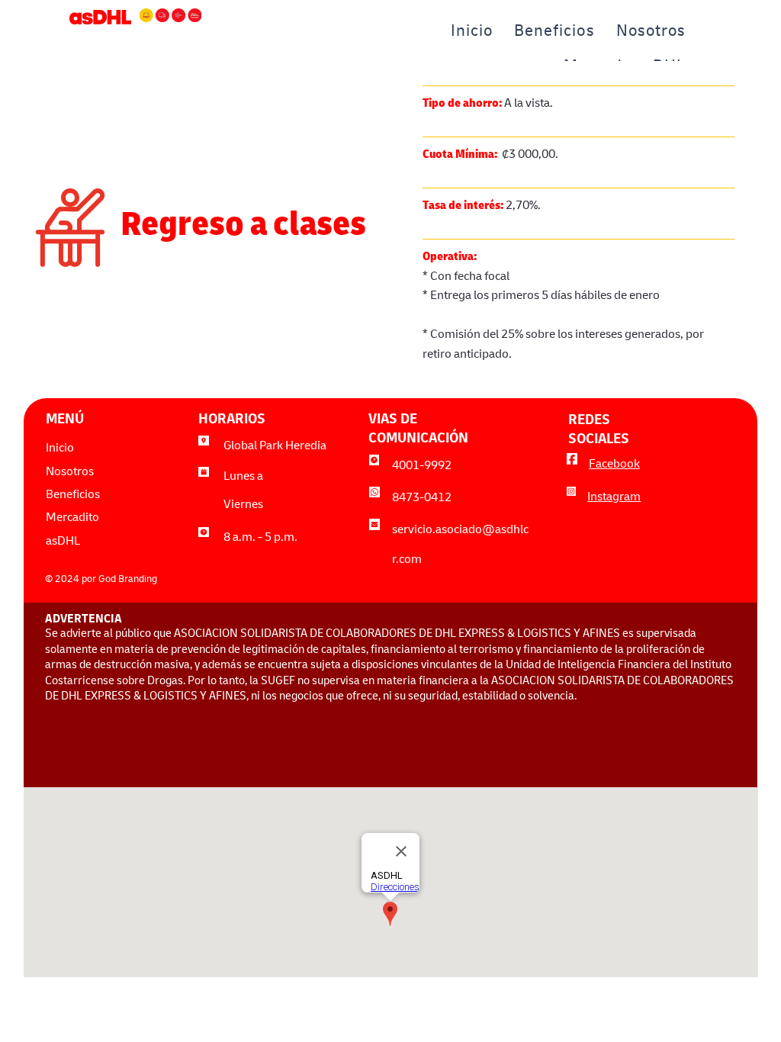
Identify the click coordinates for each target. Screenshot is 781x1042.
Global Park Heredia (274, 447)
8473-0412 (422, 499)
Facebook (614, 465)
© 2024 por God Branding (101, 580)
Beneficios (73, 496)
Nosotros (70, 473)
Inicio (60, 449)
